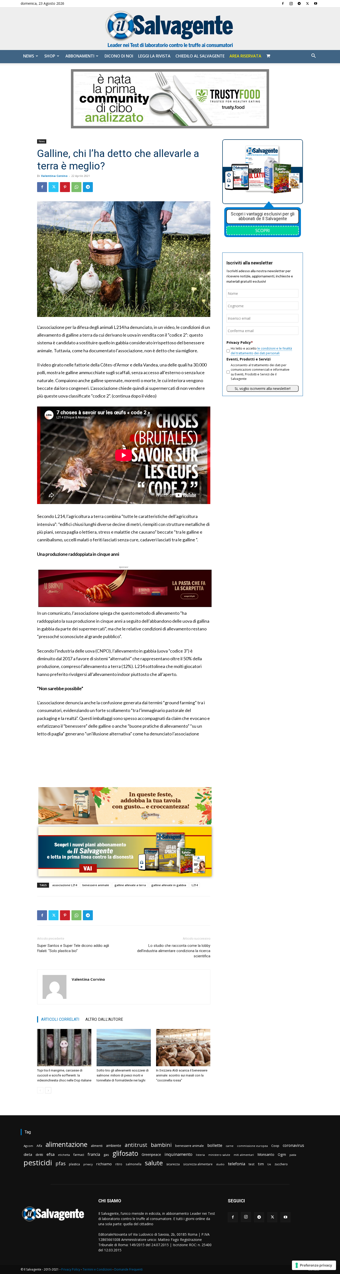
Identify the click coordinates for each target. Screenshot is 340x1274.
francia (94, 1154)
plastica (74, 1164)
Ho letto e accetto (261, 350)
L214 (195, 885)
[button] (313, 56)
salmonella (133, 1164)
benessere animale (95, 885)
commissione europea (252, 1146)
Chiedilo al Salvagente (200, 56)
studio (220, 1164)
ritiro (118, 1164)
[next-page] (48, 1090)
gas (106, 1154)
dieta (28, 1154)
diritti (39, 1154)
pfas (60, 1163)
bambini (161, 1144)
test (251, 1164)
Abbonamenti (79, 56)
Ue (269, 1164)
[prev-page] (40, 1090)
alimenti (97, 1146)
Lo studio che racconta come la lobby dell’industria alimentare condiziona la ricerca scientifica (173, 950)
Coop (275, 1145)
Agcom (28, 1146)
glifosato (125, 1153)
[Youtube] (315, 3)
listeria (200, 1155)
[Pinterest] (65, 187)
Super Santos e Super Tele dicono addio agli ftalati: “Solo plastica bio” (73, 948)
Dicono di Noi (119, 56)
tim (261, 1163)
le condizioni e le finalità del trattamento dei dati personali (261, 350)
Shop (49, 56)
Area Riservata (245, 56)
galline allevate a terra (130, 885)
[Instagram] (291, 3)
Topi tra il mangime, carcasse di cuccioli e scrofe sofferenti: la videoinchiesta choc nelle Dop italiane (64, 1075)
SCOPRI (262, 230)
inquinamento (178, 1154)
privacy (88, 1164)
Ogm (282, 1154)
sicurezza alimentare (198, 1164)
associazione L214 (64, 885)
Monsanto (265, 1154)
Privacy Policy (70, 1269)
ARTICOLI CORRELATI (60, 1019)
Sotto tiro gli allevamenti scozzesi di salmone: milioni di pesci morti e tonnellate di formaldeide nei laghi (123, 1075)
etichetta (64, 1155)
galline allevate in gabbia (168, 885)
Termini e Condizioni (97, 1269)
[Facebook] (282, 3)
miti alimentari (244, 1155)
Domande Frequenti (128, 1269)
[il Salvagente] (170, 28)
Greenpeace (151, 1154)
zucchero (281, 1164)
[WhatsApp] (76, 187)
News (28, 56)
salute (154, 1163)
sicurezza (173, 1164)
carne (229, 1146)
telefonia (236, 1163)
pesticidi (38, 1162)
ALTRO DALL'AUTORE (104, 1019)
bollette (214, 1145)
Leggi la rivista (154, 56)
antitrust (136, 1144)
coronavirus (293, 1145)
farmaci (78, 1155)
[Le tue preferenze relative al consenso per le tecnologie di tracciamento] (314, 1265)
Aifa (39, 1146)
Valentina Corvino (54, 176)
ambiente (113, 1145)
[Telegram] (299, 3)
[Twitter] (307, 3)
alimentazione (66, 1144)
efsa (51, 1154)
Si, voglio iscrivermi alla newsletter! (262, 388)
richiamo (104, 1163)
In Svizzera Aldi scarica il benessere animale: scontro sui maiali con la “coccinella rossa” (181, 1075)
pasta (292, 1155)
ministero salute (219, 1155)
